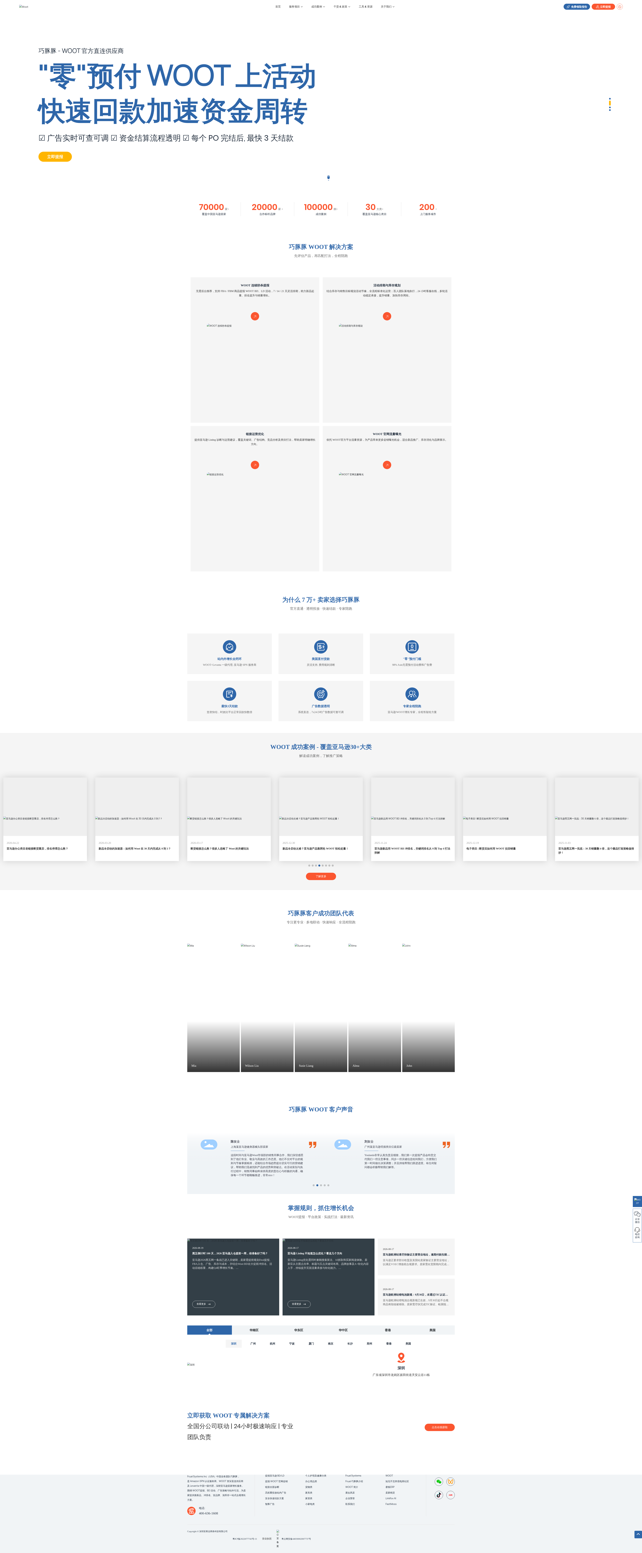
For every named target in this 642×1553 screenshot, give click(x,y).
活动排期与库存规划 (387, 285)
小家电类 (310, 1504)
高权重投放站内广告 (275, 1492)
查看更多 (201, 1304)
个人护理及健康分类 (315, 1475)
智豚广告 (270, 1504)
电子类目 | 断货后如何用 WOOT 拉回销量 (399, 848)
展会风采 (350, 1492)
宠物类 (308, 1487)
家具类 (308, 1492)
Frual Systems (353, 1475)
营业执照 (267, 1538)
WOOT (389, 1475)
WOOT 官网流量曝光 (387, 434)
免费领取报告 (579, 7)
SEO (378, 1531)
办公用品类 (311, 1481)
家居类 (308, 1498)
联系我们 (350, 1504)
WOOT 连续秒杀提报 (255, 285)
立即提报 (605, 7)
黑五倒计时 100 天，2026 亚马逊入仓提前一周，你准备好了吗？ (230, 1253)
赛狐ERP (390, 1487)
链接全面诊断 (272, 1487)
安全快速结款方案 (274, 1498)
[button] (610, 99)
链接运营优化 (255, 434)
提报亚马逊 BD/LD (274, 1475)
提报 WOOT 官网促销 (276, 1481)
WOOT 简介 (351, 1487)
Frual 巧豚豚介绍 (354, 1481)
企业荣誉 (350, 1498)
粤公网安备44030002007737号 (296, 1539)
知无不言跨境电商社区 (397, 1481)
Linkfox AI (391, 1498)
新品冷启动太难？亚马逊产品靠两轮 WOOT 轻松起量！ (224, 848)
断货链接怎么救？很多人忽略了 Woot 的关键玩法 (128, 848)
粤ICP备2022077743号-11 (245, 1539)
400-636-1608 (208, 1513)
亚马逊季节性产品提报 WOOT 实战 (579, 848)
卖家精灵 (390, 1492)
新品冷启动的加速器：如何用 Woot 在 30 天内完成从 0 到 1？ (43, 848)
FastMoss (391, 1504)
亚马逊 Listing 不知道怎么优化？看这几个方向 (315, 1253)
